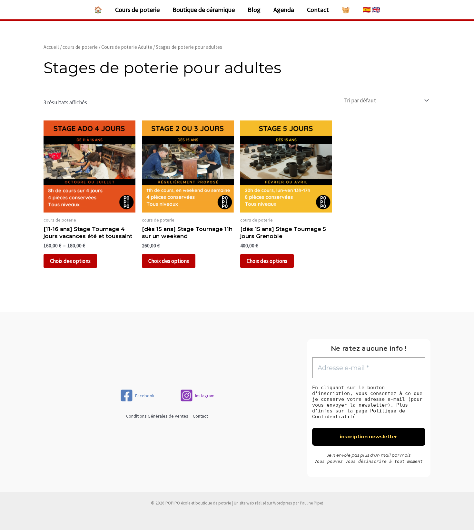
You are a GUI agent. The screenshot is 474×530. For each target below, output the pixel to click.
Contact (318, 9)
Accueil (51, 47)
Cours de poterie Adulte (126, 47)
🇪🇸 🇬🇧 (371, 9)
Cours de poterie (137, 9)
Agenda (283, 9)
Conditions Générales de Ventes (157, 416)
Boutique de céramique (204, 9)
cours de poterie (80, 47)
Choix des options (70, 261)
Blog (254, 9)
